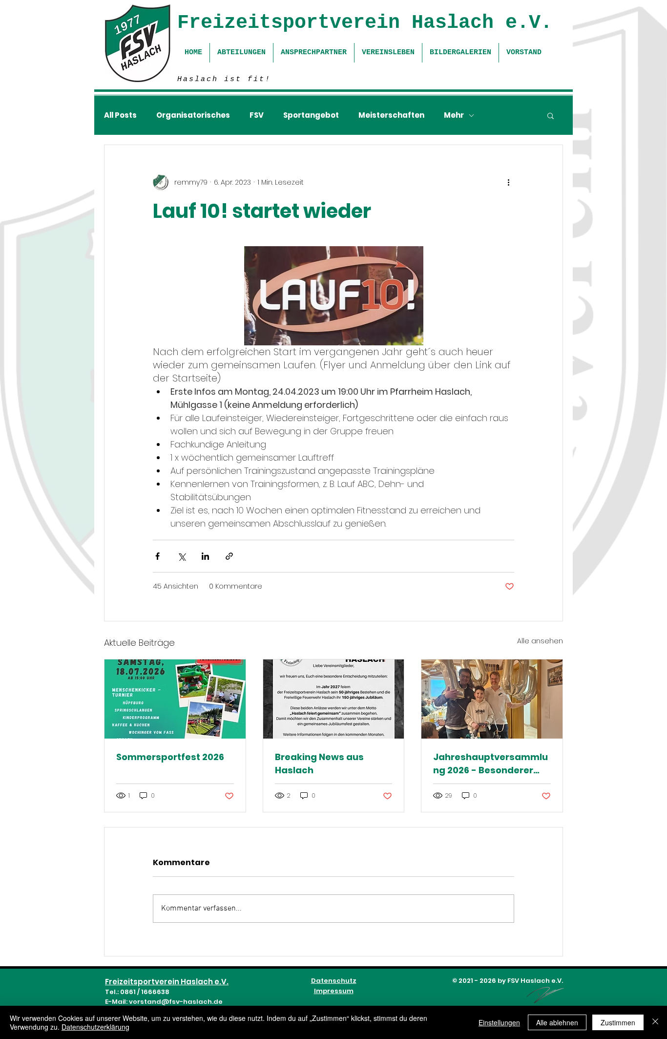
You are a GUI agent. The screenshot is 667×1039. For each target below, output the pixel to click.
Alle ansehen (540, 641)
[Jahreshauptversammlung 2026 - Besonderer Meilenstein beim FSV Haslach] (492, 699)
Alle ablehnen (557, 1022)
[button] (550, 115)
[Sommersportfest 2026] (175, 699)
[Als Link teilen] (229, 556)
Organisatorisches (193, 115)
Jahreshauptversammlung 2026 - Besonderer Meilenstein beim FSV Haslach (490, 764)
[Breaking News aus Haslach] (333, 699)
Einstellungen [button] (499, 1022)
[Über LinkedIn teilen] (205, 556)
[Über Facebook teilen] (157, 556)
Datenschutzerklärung (95, 1027)
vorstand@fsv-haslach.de (176, 1001)
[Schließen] (655, 1022)
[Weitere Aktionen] (508, 182)
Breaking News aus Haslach (319, 763)
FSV (257, 115)
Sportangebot (311, 115)
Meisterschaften (391, 115)
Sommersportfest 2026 (170, 757)
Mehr (454, 115)
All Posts (120, 115)
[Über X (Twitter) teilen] (181, 556)
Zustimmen (618, 1022)
